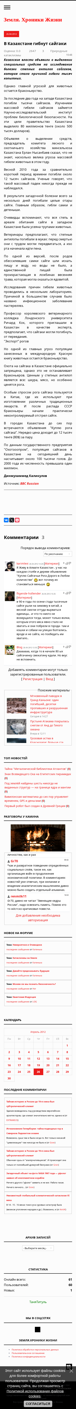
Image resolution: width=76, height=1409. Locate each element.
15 (67, 1058)
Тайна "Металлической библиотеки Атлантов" (35, 769)
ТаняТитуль (38, 1302)
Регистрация (32, 679)
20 (47, 1065)
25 (28, 1072)
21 (57, 1065)
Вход (49, 679)
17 (19, 1065)
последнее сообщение (17, 949)
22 (67, 1065)
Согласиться (38, 1404)
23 (9, 1072)
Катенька (37, 949)
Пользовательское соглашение (28, 1353)
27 (47, 1072)
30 (9, 1078)
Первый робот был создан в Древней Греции (34, 806)
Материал (51, 563)
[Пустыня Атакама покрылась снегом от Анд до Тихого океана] (16, 733)
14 (57, 1058)
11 (28, 1058)
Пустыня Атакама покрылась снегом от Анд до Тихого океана (49, 725)
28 (57, 1072)
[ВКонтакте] (6, 520)
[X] (11, 520)
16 (9, 1065)
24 (19, 1072)
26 (38, 1072)
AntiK (62, 1209)
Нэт (34, 988)
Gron (52, 1142)
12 (38, 1058)
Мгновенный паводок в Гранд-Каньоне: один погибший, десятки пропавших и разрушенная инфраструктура (49, 704)
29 (67, 1072)
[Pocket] (17, 520)
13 (47, 1058)
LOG (35, 1001)
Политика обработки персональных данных (35, 1349)
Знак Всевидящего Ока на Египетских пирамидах (37, 774)
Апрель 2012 (38, 1032)
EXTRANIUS (12, 1120)
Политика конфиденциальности (28, 1356)
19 (38, 1065)
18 (28, 1065)
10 (19, 1058)
